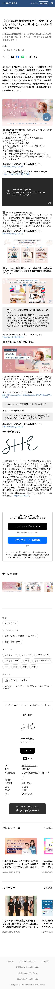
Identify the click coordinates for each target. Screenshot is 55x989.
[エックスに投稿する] (12, 57)
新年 (24, 667)
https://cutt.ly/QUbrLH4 (12, 167)
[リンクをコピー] (35, 57)
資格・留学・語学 (12, 642)
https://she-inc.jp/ (21, 495)
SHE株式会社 (35, 705)
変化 (15, 667)
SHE (6, 667)
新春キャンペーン (12, 661)
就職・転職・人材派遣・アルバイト (20, 636)
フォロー (27, 750)
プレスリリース (19, 705)
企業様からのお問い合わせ (27, 973)
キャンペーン (10, 623)
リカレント (26, 655)
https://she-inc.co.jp (30, 766)
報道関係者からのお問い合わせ (27, 967)
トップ (7, 705)
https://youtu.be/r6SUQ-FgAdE (16, 174)
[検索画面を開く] (52, 3)
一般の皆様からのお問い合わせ (27, 979)
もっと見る (48, 828)
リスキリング (10, 655)
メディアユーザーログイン (27, 526)
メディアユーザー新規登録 (27, 540)
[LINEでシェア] (22, 57)
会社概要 (10, 961)
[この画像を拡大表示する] (12, 586)
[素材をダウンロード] (30, 57)
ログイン (34, 3)
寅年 (33, 667)
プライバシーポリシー (27, 961)
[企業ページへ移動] (27, 727)
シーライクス (42, 655)
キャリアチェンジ (42, 661)
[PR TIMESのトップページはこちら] (11, 3)
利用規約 (45, 961)
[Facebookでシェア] (17, 57)
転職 (27, 661)
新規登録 (43, 3)
